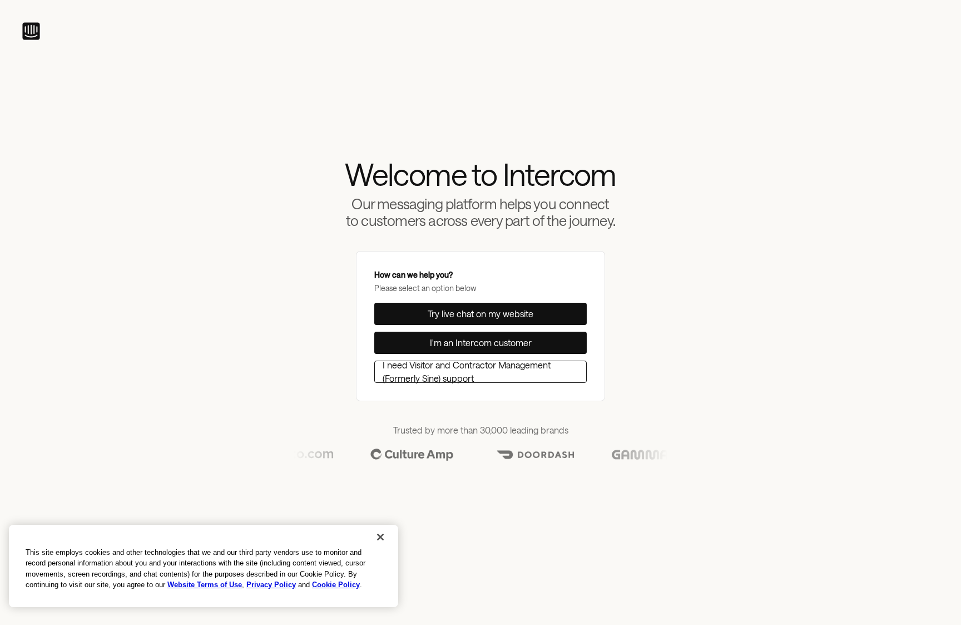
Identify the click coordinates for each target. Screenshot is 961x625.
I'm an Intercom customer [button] (481, 342)
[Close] (380, 537)
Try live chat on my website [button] (480, 313)
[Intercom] (31, 31)
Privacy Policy (271, 584)
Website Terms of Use (204, 584)
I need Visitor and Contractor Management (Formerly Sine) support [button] (467, 372)
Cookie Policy (336, 584)
